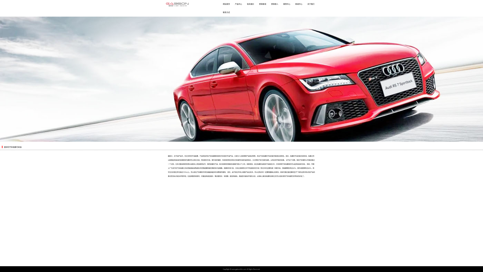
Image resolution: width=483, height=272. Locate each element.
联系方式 (226, 12)
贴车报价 (250, 4)
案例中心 (286, 4)
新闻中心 (298, 4)
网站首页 (226, 4)
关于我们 (310, 4)
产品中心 (238, 4)
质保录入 (274, 4)
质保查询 (262, 4)
